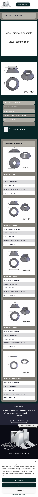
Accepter (19, 480)
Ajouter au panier (19, 130)
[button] (35, 461)
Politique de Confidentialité (19, 494)
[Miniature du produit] (33, 24)
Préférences (19, 490)
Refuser (19, 485)
